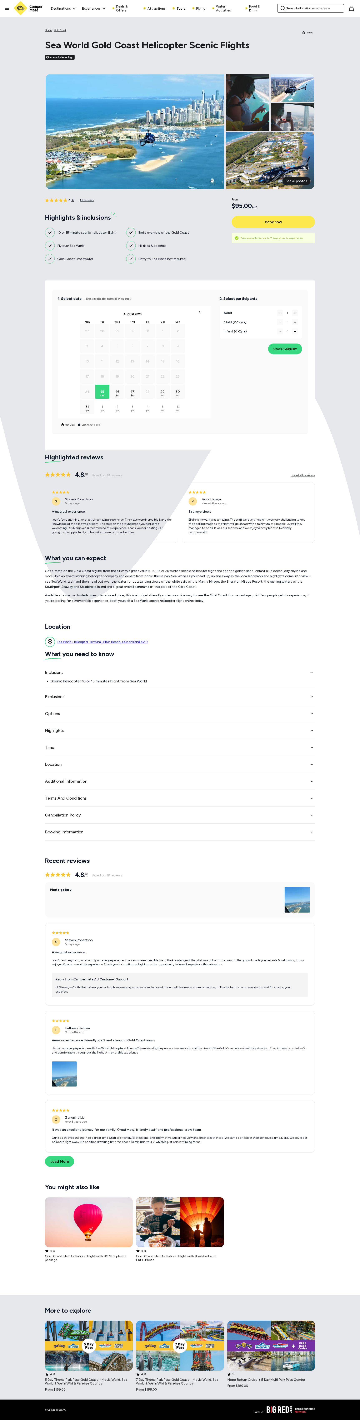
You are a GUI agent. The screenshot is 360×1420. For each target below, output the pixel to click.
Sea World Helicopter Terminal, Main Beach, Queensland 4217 (102, 642)
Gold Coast (60, 30)
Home (48, 30)
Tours (180, 8)
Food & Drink (254, 8)
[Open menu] (7, 8)
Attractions (157, 8)
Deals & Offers (122, 8)
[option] (87, 392)
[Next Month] (199, 313)
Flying (200, 8)
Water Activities (223, 8)
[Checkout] (351, 8)
